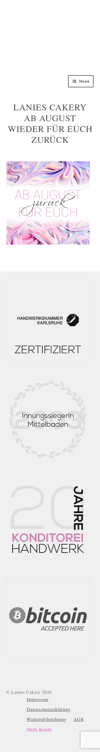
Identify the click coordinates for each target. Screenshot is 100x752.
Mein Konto (39, 729)
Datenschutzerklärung (49, 709)
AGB (79, 719)
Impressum (37, 699)
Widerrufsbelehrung (47, 719)
